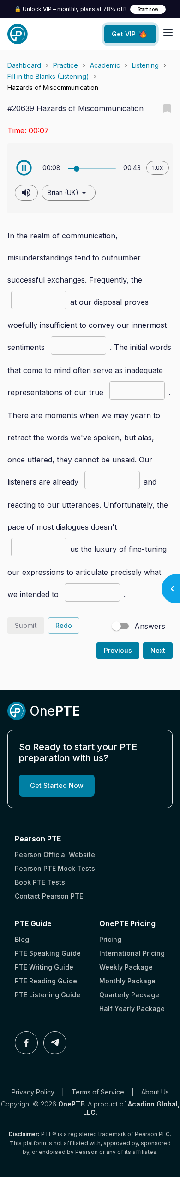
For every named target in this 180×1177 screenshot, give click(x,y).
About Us (155, 1092)
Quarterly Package (129, 995)
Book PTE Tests (40, 882)
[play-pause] (24, 168)
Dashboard (24, 65)
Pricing (110, 939)
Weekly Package (126, 967)
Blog (22, 939)
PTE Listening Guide (47, 995)
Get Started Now (57, 785)
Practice (65, 65)
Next (157, 650)
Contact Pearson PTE (49, 896)
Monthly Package (127, 981)
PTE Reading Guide (46, 981)
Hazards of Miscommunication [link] (52, 87)
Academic (105, 65)
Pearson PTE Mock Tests (55, 868)
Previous (118, 650)
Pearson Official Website (55, 854)
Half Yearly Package (132, 1008)
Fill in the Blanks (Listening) (48, 76)
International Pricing (132, 953)
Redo (63, 625)
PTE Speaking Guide (48, 953)
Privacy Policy (33, 1092)
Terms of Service (98, 1092)
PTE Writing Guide (44, 967)
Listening (145, 65)
